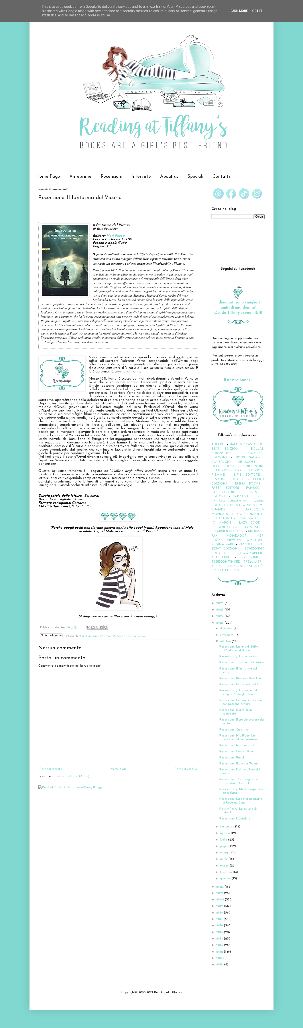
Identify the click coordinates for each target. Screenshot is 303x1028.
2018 (220, 912)
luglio (224, 839)
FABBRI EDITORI (225, 488)
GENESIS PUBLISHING (229, 501)
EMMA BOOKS (247, 483)
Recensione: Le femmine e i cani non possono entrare (240, 702)
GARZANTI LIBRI (246, 496)
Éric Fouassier (89, 636)
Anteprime (80, 176)
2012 (220, 951)
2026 (220, 603)
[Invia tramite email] (89, 627)
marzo (225, 865)
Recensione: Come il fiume (236, 751)
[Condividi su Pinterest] (105, 627)
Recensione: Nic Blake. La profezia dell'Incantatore (238, 737)
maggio (225, 852)
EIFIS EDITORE (247, 475)
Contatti (221, 176)
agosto (225, 833)
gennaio (226, 878)
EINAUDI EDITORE (227, 479)
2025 (220, 609)
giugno (225, 846)
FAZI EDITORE (223, 492)
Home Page (48, 176)
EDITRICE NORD (251, 466)
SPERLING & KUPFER (245, 553)
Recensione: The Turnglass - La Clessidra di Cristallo (240, 781)
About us (169, 176)
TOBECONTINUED (225, 561)
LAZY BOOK (249, 522)
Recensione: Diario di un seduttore (235, 711)
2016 (220, 925)
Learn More (238, 11)
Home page (118, 769)
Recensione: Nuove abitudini (238, 684)
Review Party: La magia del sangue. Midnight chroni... (238, 692)
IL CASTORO (221, 518)
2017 (220, 919)
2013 (220, 945)
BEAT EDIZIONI (225, 449)
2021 (220, 893)
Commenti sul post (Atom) (71, 776)
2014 (220, 938)
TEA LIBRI (220, 557)
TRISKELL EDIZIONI (227, 566)
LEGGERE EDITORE (226, 527)
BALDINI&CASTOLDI (246, 444)
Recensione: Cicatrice (233, 729)
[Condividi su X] (97, 627)
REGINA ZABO (223, 544)
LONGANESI (255, 527)
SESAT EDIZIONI (225, 548)
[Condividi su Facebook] (101, 627)
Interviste (141, 176)
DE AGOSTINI (249, 462)
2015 (220, 932)
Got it (257, 11)
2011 (219, 958)
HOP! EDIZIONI (249, 514)
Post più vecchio (186, 769)
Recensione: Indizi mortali (236, 745)
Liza (102, 636)
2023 (220, 622)
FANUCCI (253, 488)
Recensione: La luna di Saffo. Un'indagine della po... (239, 648)
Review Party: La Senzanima (238, 656)
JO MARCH (222, 522)
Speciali (195, 176)
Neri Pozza (115, 236)
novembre (227, 635)
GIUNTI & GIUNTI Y (246, 505)
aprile (224, 859)
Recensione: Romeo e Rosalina (240, 678)
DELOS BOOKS (223, 466)
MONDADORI (237, 536)
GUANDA (218, 509)
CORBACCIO (221, 462)
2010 (220, 964)
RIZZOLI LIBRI (250, 544)
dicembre (226, 628)
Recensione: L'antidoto (235, 818)
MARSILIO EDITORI (229, 531)
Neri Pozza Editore (119, 636)
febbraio (226, 872)
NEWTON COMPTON (245, 540)
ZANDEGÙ (254, 566)
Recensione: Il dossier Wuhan (238, 763)
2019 (220, 906)
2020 (220, 899)
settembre (227, 826)
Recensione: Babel (231, 757)
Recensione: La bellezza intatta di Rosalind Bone (240, 800)
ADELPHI (218, 444)
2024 (220, 616)
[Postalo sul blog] (93, 627)
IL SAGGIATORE (249, 518)
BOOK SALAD (248, 457)
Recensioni (111, 176)
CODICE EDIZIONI (225, 570)
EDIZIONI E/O (228, 470)
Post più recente (50, 769)
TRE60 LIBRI (253, 561)
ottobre (226, 641)
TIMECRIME (249, 557)
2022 (220, 886)
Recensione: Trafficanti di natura (241, 662)
